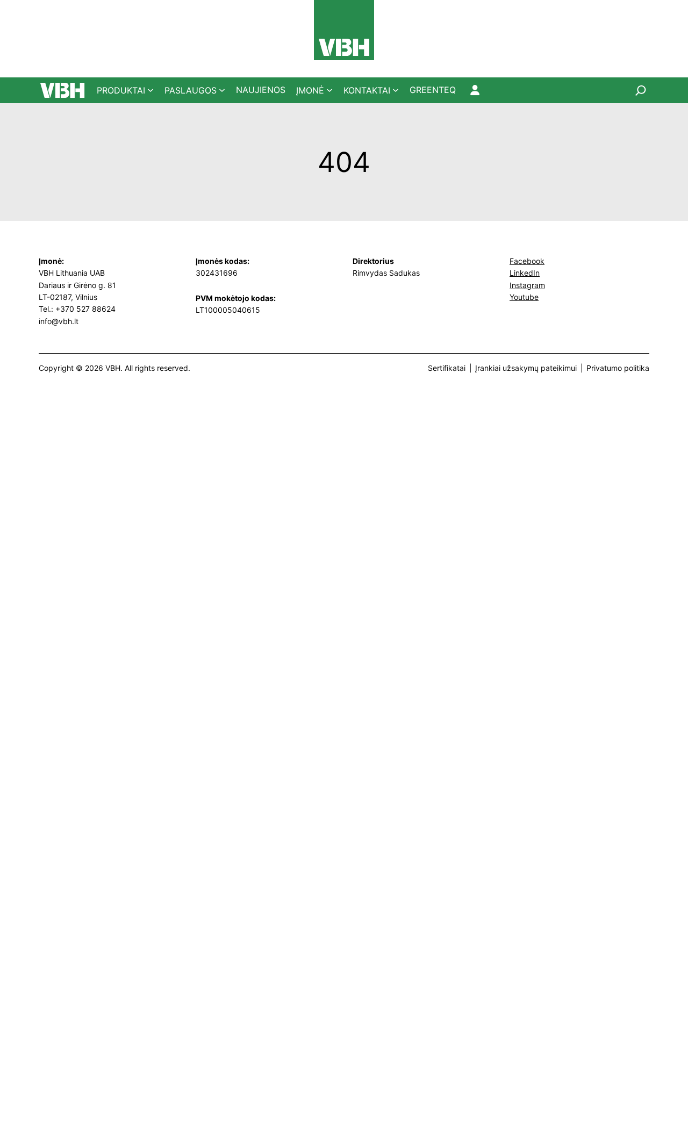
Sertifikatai (446, 367)
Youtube (524, 297)
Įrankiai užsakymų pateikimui (526, 367)
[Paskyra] (475, 90)
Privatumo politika (617, 367)
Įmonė (310, 90)
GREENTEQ (433, 89)
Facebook (527, 261)
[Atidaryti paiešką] (640, 90)
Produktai (121, 90)
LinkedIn (525, 272)
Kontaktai (366, 90)
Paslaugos (190, 90)
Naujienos (260, 89)
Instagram (527, 285)
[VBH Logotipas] (344, 30)
